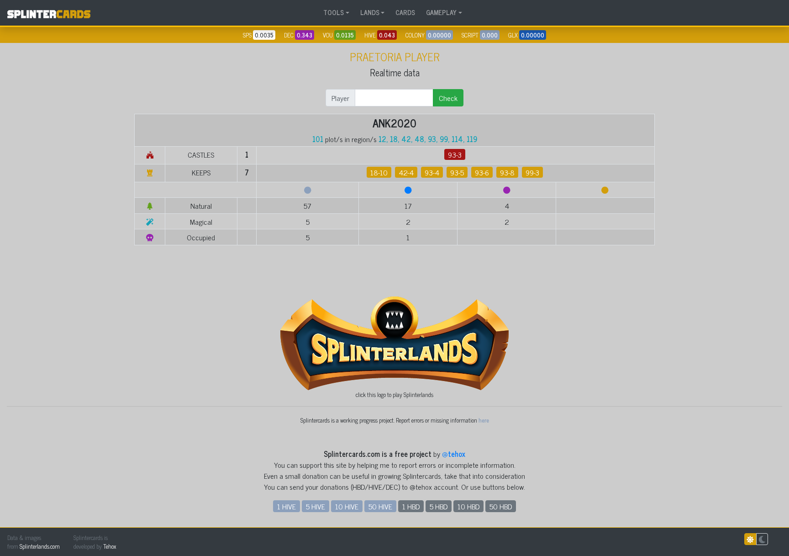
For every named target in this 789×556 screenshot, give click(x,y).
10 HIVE (346, 506)
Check (448, 98)
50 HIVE (380, 506)
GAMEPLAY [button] (441, 12)
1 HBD (411, 506)
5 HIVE (315, 506)
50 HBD (500, 506)
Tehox (109, 546)
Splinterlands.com (40, 546)
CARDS (405, 12)
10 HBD (468, 506)
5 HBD (438, 506)
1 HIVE (286, 506)
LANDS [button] (369, 12)
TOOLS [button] (333, 12)
